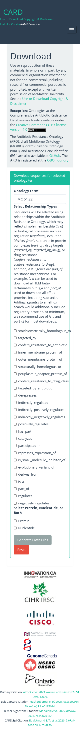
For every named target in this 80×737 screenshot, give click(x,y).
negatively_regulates (33, 503)
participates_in (29, 445)
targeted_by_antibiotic (35, 388)
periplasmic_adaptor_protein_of (42, 373)
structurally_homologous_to (39, 366)
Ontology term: (26, 191)
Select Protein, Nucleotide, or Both (38, 510)
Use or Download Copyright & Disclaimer (27, 19)
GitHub (54, 155)
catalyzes (25, 438)
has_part (24, 431)
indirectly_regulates (33, 402)
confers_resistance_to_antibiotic (42, 345)
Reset (21, 549)
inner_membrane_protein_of (40, 352)
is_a (21, 481)
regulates (25, 496)
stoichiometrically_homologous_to (42, 331)
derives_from (28, 474)
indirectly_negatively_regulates (41, 417)
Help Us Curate (10, 24)
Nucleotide (26, 528)
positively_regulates (33, 424)
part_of (23, 488)
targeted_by (27, 338)
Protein (23, 521)
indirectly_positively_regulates (41, 409)
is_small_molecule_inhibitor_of (41, 460)
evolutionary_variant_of (36, 467)
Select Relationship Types (35, 206)
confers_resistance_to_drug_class (42, 381)
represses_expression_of (37, 453)
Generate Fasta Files (32, 540)
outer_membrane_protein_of (40, 359)
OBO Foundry (57, 160)
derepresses (27, 395)
